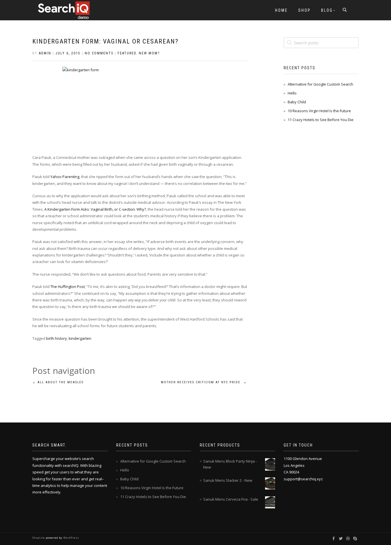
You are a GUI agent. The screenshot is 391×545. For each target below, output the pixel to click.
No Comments (99, 53)
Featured (127, 53)
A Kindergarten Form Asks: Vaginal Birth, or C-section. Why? (95, 209)
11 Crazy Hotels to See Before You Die (321, 119)
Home (281, 10)
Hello (292, 93)
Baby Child (297, 101)
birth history (56, 338)
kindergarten (80, 338)
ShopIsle (39, 538)
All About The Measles (58, 382)
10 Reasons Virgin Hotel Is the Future (319, 110)
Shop (304, 10)
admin (45, 53)
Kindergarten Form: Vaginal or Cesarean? (105, 41)
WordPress (70, 538)
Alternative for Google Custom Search (320, 84)
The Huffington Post (67, 286)
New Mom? (149, 53)
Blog (327, 10)
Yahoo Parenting (64, 176)
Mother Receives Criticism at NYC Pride (204, 382)
